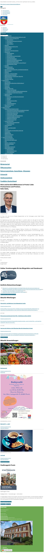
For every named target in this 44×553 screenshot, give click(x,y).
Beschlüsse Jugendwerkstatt (13, 122)
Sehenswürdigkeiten (9, 144)
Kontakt (4, 31)
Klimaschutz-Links (11, 57)
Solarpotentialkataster (12, 58)
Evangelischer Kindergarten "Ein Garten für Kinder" (18, 110)
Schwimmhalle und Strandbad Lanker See (14, 130)
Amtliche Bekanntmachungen (11, 46)
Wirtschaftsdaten (10, 152)
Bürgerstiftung (10, 39)
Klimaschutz (7, 52)
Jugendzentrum (8, 125)
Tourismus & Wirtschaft (8, 137)
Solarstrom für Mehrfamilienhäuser (14, 60)
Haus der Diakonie (4, 428)
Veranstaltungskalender (10, 146)
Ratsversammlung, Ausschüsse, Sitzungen (14, 76)
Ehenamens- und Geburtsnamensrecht (15, 96)
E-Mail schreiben (4, 516)
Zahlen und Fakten (9, 153)
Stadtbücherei (8, 133)
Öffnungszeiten (8, 71)
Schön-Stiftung (10, 43)
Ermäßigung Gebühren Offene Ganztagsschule (17, 91)
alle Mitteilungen (4, 337)
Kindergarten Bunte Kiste (12, 113)
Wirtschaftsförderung (9, 148)
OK (1, 6)
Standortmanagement (12, 150)
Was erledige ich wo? (9, 104)
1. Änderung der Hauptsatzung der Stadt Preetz (13, 290)
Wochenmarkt (8, 106)
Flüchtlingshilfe (8, 48)
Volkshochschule (8, 136)
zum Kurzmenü (6, 10)
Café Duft (2, 455)
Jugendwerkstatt (10, 123)
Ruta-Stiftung (10, 42)
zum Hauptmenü (6, 13)
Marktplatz (2, 372)
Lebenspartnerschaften (12, 100)
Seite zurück (3, 504)
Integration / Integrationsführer (11, 50)
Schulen (6, 129)
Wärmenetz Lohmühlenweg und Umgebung (16, 62)
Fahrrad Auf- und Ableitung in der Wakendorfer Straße (13, 303)
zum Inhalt (5, 14)
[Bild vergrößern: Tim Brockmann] (8, 212)
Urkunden (9, 102)
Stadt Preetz (3, 507)
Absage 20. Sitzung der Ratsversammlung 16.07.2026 (14, 292)
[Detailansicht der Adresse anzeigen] (16, 544)
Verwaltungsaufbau (9, 79)
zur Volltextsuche (6, 12)
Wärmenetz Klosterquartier (13, 61)
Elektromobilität (10, 68)
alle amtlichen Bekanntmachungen (8, 294)
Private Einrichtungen (11, 119)
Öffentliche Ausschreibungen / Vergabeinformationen (16, 69)
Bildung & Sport (6, 107)
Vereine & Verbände (9, 134)
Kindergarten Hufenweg (12, 114)
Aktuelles (7, 45)
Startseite (5, 27)
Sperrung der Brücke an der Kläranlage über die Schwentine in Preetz (16, 328)
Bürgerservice (6, 80)
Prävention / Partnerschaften (11, 73)
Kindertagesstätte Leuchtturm (13, 117)
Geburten (9, 98)
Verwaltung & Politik (7, 35)
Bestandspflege (10, 149)
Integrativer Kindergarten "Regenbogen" (15, 111)
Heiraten (9, 99)
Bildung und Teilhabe (11, 90)
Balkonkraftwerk (10, 53)
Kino (6, 141)
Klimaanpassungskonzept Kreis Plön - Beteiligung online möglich (15, 316)
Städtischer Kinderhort (12, 118)
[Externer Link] (22, 276)
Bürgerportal (7, 81)
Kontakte (7, 65)
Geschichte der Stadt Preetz (11, 140)
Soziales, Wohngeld (9, 88)
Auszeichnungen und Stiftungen (12, 38)
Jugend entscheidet (9, 121)
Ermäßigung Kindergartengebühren (14, 92)
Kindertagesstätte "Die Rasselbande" (15, 115)
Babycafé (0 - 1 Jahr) (5, 424)
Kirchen (6, 126)
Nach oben (8, 504)
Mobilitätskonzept (9, 67)
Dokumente (9, 54)
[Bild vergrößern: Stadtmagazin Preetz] (8, 490)
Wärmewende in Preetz (12, 64)
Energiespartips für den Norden (14, 56)
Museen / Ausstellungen (10, 142)
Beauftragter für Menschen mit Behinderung (14, 83)
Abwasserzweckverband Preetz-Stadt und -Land (15, 37)
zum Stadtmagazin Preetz (6, 501)
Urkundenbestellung (11, 103)
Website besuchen (4, 517)
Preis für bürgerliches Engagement (14, 41)
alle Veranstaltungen (4, 462)
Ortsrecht (7, 72)
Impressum (5, 30)
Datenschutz (5, 29)
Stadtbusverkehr (8, 94)
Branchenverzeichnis (9, 138)
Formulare (7, 85)
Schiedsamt (7, 87)
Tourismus (7, 145)
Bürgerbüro (7, 84)
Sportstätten (7, 132)
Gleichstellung (8, 49)
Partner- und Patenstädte (10, 127)
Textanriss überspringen (5, 306)
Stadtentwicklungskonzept (10, 75)
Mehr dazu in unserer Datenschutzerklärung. (10, 4)
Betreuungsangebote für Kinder (12, 108)
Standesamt (7, 95)
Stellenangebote (8, 77)
